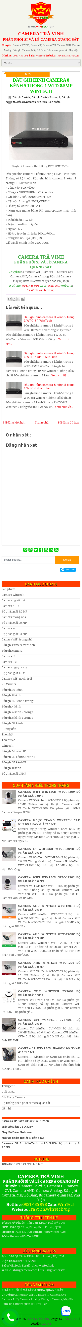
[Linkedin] (51, 550)
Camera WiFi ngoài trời (17, 678)
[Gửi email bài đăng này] (10, 299)
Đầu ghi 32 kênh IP (14, 762)
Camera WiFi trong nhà (17, 639)
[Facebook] (41, 550)
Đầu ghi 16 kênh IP (14, 751)
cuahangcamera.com (23, 1270)
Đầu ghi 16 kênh (12, 690)
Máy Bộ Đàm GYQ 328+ (17, 1126)
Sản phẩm (55, 101)
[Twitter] (36, 550)
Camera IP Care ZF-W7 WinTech (25, 1121)
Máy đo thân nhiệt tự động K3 (23, 1138)
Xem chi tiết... (60, 375)
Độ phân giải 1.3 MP (14, 634)
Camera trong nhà (14, 617)
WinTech (40, 55)
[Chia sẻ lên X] (18, 299)
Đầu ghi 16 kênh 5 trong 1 (18, 701)
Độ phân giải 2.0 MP (14, 611)
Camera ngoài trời (13, 600)
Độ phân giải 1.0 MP (14, 622)
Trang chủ (42, 422)
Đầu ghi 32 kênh (12, 723)
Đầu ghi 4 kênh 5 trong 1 (17, 712)
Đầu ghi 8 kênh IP (13, 768)
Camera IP (8, 656)
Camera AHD (10, 606)
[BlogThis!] (14, 299)
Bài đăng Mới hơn (14, 422)
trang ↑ (47, 1323)
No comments (22, 102)
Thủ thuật (8, 740)
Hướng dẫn (9, 729)
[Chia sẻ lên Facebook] (23, 299)
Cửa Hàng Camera (13, 1097)
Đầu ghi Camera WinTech (32, 101)
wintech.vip (43, 1265)
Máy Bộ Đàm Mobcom (17, 1132)
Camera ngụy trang (14, 667)
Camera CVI (9, 662)
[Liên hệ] (8, 1320)
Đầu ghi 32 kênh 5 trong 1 (18, 757)
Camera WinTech (13, 595)
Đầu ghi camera (12, 650)
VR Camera (9, 684)
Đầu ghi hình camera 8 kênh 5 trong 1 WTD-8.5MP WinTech (41, 85)
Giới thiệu (8, 1091)
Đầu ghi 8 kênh (21, 97)
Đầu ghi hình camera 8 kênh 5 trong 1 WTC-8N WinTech (49, 386)
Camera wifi (9, 628)
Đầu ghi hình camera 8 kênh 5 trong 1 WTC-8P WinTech (49, 319)
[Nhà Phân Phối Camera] (31, 550)
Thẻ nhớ (7, 734)
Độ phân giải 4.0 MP (14, 673)
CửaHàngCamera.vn (52, 1270)
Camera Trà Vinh (37, 1319)
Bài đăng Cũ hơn (68, 422)
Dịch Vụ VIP (71, 1319)
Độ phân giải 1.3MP (14, 773)
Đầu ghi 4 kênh (11, 706)
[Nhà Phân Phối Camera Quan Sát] (25, 550)
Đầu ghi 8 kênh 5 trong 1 (46, 97)
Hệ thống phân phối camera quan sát (26, 1103)
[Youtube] (46, 550)
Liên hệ (6, 1108)
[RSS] (56, 550)
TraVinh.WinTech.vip (67, 55)
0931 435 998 (20, 55)
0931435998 (24, 1164)
